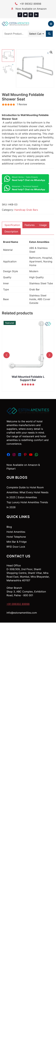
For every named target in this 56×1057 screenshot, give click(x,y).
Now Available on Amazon (31, 8)
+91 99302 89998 (30, 3)
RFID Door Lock (16, 546)
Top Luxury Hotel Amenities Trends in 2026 (27, 505)
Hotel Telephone (16, 536)
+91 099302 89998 (18, 604)
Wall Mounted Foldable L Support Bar (28, 378)
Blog (9, 526)
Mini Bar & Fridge (17, 541)
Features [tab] (30, 225)
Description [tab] (11, 231)
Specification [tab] (12, 225)
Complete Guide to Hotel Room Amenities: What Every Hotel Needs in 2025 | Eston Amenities (27, 492)
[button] (51, 52)
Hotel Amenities (16, 531)
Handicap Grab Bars (26, 209)
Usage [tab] (43, 225)
